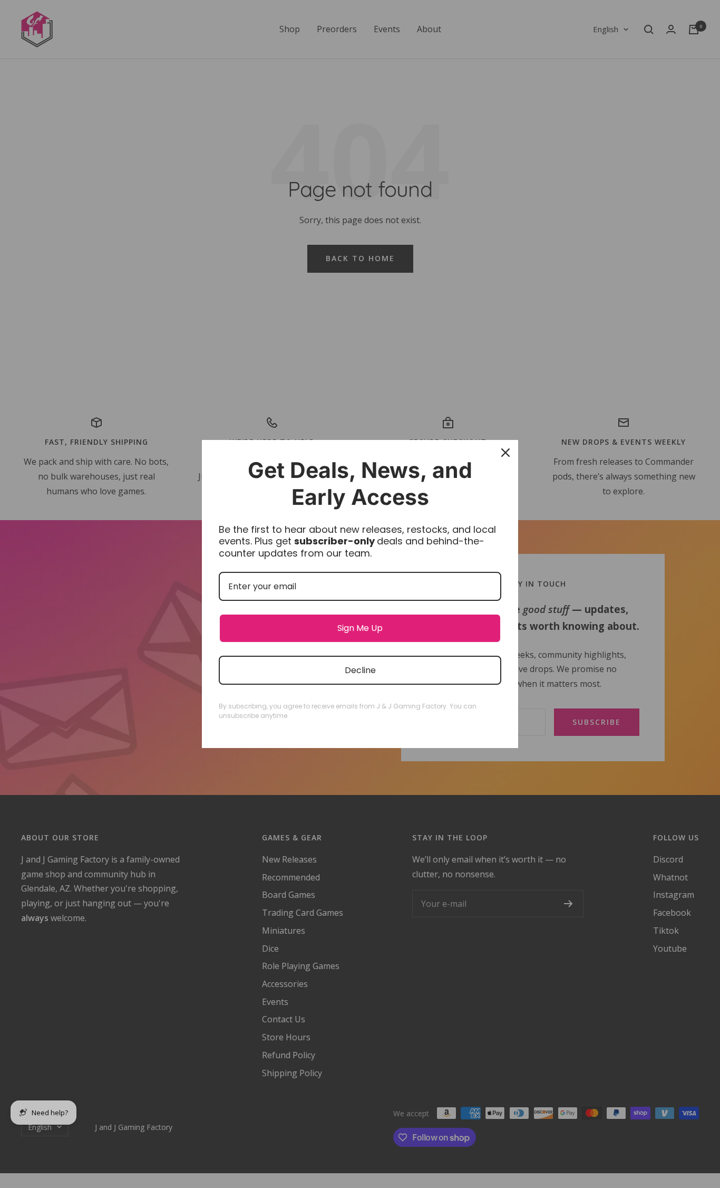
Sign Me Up (360, 628)
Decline (360, 670)
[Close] (505, 452)
